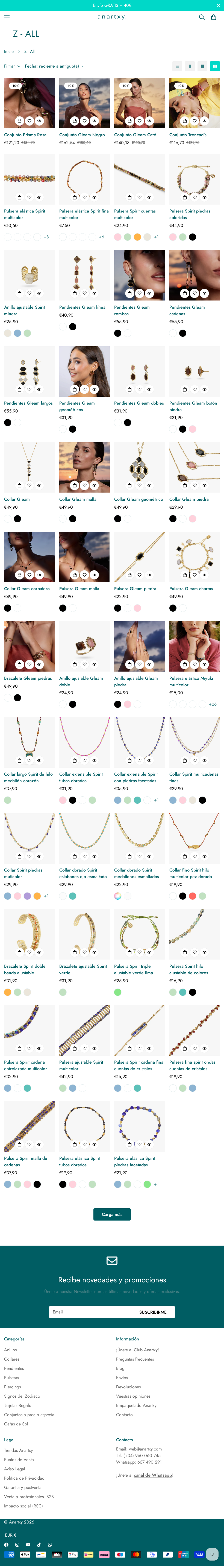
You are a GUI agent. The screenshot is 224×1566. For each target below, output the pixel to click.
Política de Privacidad (24, 1478)
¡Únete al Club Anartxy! (137, 1350)
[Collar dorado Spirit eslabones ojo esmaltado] (84, 838)
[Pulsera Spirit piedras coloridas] (194, 179)
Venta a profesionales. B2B (29, 1497)
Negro (192, 237)
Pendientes (14, 1368)
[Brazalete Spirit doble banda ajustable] (29, 934)
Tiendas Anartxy (18, 1450)
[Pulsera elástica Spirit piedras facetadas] (139, 1126)
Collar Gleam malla (77, 499)
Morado (27, 896)
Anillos (10, 1350)
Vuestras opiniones (133, 1396)
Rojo (192, 896)
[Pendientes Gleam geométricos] (84, 371)
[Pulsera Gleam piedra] (139, 557)
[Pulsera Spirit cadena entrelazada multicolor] (29, 1030)
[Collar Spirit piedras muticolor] (29, 838)
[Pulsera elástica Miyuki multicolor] (194, 646)
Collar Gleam (17, 499)
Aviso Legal (14, 1469)
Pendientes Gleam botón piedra (193, 406)
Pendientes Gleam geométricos (77, 406)
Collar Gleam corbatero (27, 588)
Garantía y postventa (23, 1487)
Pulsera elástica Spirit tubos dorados (79, 1161)
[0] (213, 17)
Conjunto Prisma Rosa (25, 135)
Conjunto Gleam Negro (82, 135)
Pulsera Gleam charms (191, 588)
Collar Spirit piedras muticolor (23, 873)
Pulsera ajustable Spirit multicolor (81, 1065)
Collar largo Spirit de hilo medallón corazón (28, 777)
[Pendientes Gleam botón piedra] (194, 371)
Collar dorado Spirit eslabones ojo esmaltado (83, 873)
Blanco (62, 896)
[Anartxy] (112, 17)
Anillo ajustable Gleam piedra (136, 681)
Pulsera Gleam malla (79, 588)
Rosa (117, 237)
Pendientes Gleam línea (82, 307)
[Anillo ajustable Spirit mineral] (29, 275)
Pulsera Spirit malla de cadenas (25, 1161)
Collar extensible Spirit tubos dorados (81, 777)
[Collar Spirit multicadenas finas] (194, 742)
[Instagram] (17, 1545)
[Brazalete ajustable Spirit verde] (84, 934)
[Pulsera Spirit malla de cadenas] (29, 1126)
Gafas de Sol (16, 1424)
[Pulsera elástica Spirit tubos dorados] (84, 1126)
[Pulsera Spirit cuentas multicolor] (139, 179)
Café (62, 326)
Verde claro (117, 992)
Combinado (117, 896)
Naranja (137, 237)
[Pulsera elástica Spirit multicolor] (29, 179)
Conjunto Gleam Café (135, 135)
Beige (147, 237)
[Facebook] (6, 1545)
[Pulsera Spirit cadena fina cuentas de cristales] (139, 1030)
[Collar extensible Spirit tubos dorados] (84, 742)
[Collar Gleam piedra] (194, 467)
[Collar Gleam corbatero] (29, 557)
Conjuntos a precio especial (29, 1415)
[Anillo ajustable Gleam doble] (84, 646)
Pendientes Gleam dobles (139, 403)
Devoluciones (128, 1387)
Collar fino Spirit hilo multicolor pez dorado (190, 873)
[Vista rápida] (39, 121)
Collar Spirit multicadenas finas (194, 777)
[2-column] (190, 66)
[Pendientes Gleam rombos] (139, 275)
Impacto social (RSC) (23, 1506)
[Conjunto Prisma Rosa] (29, 103)
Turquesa (137, 800)
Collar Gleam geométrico (138, 499)
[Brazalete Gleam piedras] (29, 646)
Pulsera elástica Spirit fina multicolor (84, 214)
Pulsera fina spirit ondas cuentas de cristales (192, 1065)
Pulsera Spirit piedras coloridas (189, 214)
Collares (11, 1359)
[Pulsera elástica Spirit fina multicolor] (84, 179)
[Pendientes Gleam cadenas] (194, 275)
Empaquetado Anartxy (136, 1405)
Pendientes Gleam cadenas (187, 310)
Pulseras (11, 1377)
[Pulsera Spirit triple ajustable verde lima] (139, 934)
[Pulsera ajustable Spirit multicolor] (84, 1030)
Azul (17, 333)
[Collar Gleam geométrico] (139, 467)
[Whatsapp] (50, 1545)
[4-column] (215, 66)
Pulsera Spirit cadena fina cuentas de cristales (138, 1065)
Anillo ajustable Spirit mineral (24, 310)
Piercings (12, 1387)
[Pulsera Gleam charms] (194, 557)
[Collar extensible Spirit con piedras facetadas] (139, 742)
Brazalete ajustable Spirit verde (83, 969)
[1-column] (177, 66)
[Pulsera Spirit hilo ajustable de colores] (194, 934)
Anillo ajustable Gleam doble (81, 681)
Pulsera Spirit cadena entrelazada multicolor (25, 1065)
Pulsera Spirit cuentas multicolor (135, 214)
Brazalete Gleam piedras (28, 678)
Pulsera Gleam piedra (135, 588)
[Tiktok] (39, 1545)
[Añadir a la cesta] (19, 121)
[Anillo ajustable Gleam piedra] (139, 646)
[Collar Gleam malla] (84, 467)
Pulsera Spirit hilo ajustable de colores (188, 969)
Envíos (122, 1377)
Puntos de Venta (19, 1459)
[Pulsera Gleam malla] (84, 557)
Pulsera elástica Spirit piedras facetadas (134, 1161)
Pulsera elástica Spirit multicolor (24, 214)
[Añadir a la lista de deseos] (29, 121)
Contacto (124, 1415)
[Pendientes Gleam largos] (29, 371)
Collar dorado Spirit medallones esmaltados (136, 873)
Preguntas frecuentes (135, 1359)
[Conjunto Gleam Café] (139, 103)
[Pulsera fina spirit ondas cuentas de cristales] (194, 1030)
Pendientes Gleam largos (28, 403)
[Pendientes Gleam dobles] (139, 371)
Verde (127, 237)
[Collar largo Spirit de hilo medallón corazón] (29, 742)
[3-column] (202, 66)
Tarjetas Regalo (17, 1405)
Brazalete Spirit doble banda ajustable (25, 969)
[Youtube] (28, 1545)
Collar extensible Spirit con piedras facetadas (136, 777)
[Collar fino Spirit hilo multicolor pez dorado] (194, 838)
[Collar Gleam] (29, 467)
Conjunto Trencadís (188, 135)
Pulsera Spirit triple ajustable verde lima (133, 969)
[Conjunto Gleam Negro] (84, 103)
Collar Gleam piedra (189, 499)
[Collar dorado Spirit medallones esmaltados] (139, 838)
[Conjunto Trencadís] (194, 103)
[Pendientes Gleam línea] (84, 275)
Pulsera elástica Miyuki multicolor (191, 681)
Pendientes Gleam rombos (132, 310)
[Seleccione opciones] (19, 197)
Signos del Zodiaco (22, 1396)
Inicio (9, 51)
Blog (120, 1368)
